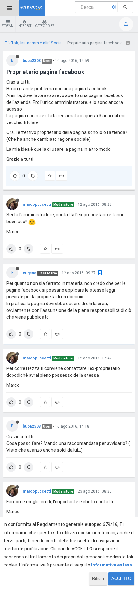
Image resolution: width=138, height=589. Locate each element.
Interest (24, 26)
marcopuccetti (37, 204)
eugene (29, 273)
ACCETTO (121, 578)
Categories (44, 26)
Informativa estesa (111, 564)
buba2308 (32, 61)
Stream (8, 26)
